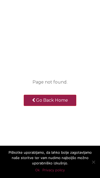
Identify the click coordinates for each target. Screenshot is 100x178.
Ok (37, 170)
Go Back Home (51, 100)
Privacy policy (53, 170)
